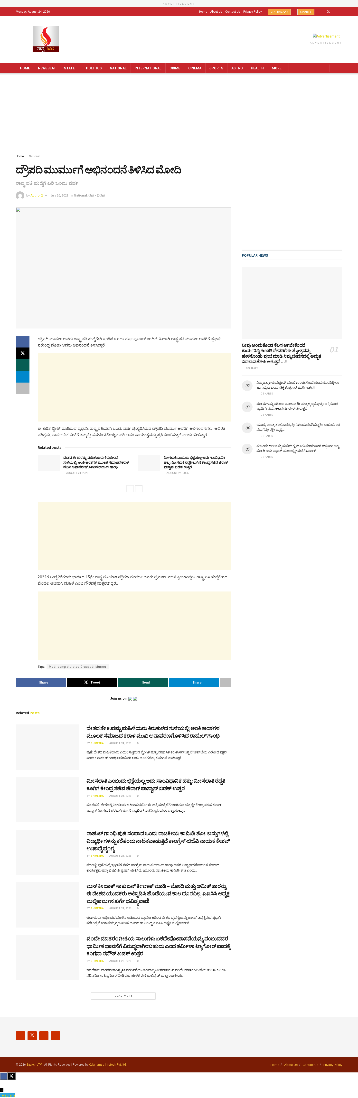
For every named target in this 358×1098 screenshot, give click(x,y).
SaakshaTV (34, 1064)
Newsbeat (47, 68)
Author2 (36, 195)
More (277, 68)
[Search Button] (337, 68)
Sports (305, 11)
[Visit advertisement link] (326, 36)
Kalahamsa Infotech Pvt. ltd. (108, 1064)
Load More (123, 995)
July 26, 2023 (59, 195)
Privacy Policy (252, 11)
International (148, 68)
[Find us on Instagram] (334, 11)
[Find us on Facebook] (321, 11)
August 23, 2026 (120, 961)
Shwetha (97, 743)
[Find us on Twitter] (328, 11)
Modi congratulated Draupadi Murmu (77, 666)
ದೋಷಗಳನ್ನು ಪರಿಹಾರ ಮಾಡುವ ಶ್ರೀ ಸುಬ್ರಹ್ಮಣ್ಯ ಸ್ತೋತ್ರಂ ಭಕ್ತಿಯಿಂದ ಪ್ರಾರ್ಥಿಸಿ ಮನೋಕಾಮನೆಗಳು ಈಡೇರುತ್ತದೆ (297, 406)
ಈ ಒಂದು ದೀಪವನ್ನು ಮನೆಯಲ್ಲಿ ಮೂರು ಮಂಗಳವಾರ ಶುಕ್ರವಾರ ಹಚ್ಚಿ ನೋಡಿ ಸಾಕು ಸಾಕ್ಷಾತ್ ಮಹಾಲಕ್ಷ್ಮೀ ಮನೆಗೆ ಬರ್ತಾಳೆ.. (297, 448)
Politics (94, 68)
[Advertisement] (179, 115)
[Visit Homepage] (46, 39)
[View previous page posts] (130, 488)
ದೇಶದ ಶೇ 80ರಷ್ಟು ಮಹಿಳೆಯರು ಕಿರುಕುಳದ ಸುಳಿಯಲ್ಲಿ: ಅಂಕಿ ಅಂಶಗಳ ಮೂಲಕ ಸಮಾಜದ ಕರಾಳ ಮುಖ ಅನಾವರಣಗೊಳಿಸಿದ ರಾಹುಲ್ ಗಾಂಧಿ (96, 462)
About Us (216, 11)
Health (257, 68)
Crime (175, 68)
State (69, 68)
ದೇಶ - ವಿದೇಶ (96, 195)
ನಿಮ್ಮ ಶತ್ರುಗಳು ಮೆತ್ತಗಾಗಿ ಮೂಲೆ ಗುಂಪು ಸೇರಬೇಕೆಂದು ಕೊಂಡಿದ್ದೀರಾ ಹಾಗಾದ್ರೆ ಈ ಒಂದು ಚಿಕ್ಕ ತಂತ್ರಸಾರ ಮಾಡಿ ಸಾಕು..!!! (297, 385)
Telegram (7, 1095)
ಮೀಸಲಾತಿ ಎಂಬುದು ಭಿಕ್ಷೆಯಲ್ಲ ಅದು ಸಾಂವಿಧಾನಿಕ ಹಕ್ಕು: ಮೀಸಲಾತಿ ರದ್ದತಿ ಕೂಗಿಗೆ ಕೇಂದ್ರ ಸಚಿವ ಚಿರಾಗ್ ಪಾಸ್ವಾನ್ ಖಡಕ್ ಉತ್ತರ (196, 462)
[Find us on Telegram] (340, 11)
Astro (237, 68)
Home (203, 11)
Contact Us (232, 11)
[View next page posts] (138, 488)
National (118, 68)
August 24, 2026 (77, 473)
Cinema (194, 68)
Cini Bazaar (279, 11)
